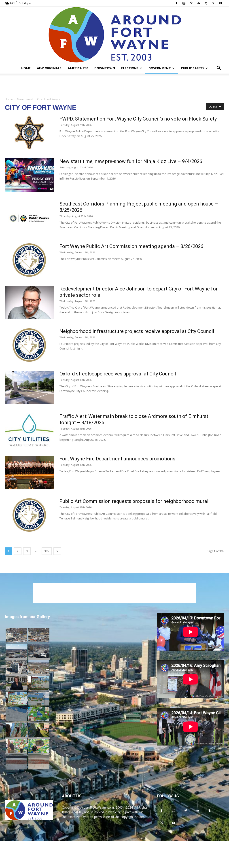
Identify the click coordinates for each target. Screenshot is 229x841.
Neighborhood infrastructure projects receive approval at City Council (136, 331)
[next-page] (57, 551)
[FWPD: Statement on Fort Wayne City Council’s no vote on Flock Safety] (29, 132)
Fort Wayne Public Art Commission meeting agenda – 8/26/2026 (131, 246)
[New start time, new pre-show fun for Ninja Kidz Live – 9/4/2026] (29, 175)
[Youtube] (220, 3)
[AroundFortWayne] (114, 34)
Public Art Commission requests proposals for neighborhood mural (133, 501)
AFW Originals (49, 68)
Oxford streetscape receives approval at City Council (117, 374)
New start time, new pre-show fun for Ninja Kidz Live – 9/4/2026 (130, 161)
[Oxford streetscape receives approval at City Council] (29, 387)
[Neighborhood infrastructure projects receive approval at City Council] (29, 345)
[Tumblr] (206, 3)
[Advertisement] (114, 85)
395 (46, 551)
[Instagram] (183, 3)
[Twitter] (213, 3)
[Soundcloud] (198, 3)
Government (159, 68)
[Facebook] (176, 3)
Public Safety (192, 68)
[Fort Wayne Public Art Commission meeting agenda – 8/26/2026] (29, 260)
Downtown (104, 68)
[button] (218, 68)
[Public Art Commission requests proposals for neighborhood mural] (29, 515)
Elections (129, 68)
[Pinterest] (191, 3)
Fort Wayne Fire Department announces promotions (117, 459)
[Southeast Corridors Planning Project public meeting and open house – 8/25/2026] (29, 217)
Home (26, 68)
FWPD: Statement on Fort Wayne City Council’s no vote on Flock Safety (138, 119)
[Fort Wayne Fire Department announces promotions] (29, 472)
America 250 (78, 68)
